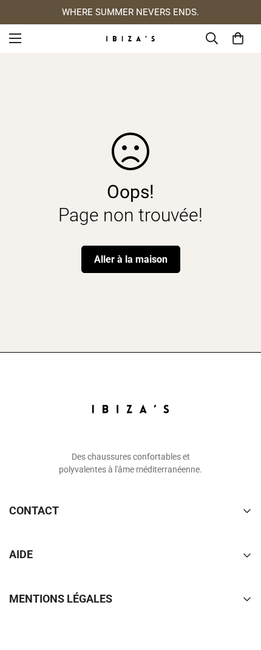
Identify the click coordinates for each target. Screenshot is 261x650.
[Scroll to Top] (239, 585)
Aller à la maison (131, 259)
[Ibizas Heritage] (130, 38)
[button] (238, 38)
